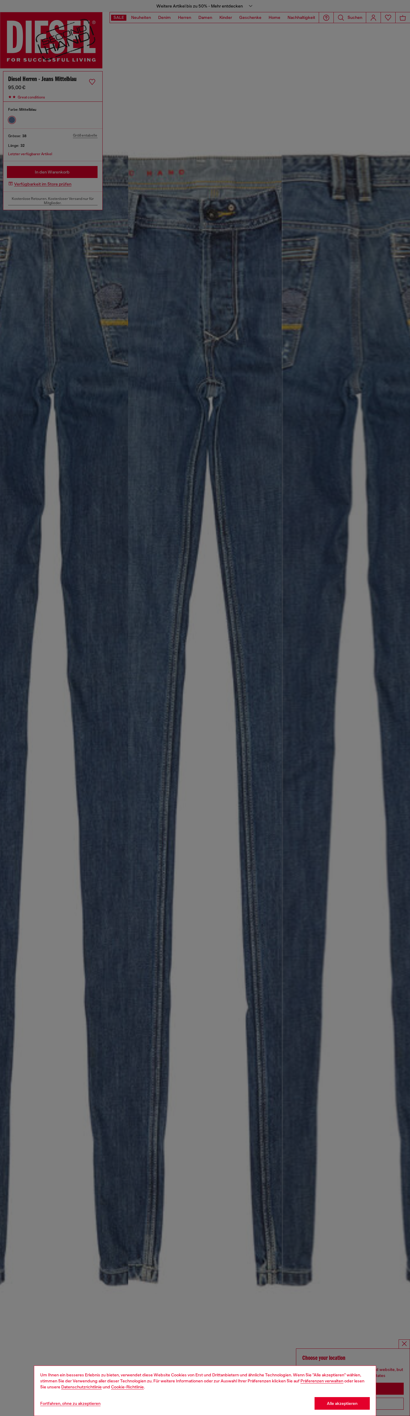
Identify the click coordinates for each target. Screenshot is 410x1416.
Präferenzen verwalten (321, 1380)
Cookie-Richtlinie (127, 1386)
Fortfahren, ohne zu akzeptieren (70, 1403)
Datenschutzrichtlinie (81, 1386)
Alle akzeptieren (342, 1403)
